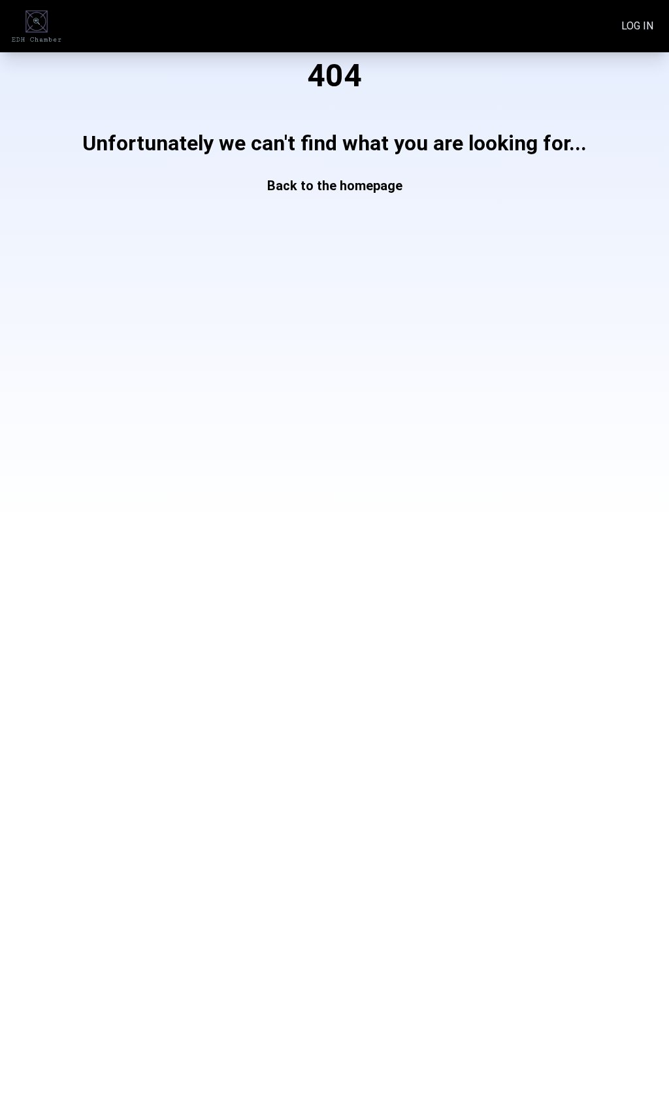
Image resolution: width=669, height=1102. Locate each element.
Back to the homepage (334, 185)
